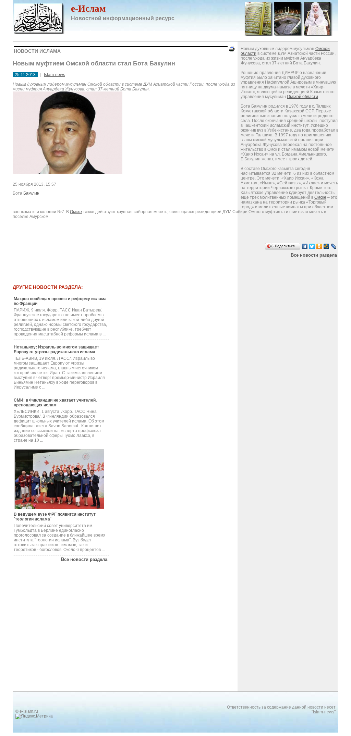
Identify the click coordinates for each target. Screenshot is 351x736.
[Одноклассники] (319, 246)
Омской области (302, 96)
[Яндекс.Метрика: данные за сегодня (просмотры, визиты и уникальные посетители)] (34, 716)
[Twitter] (312, 246)
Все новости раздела (314, 255)
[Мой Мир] (326, 246)
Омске (320, 197)
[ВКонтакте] (304, 246)
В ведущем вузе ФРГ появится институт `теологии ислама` (55, 517)
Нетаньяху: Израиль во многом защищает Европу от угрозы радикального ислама (56, 349)
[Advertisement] (151, 266)
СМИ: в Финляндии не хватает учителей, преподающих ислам (55, 402)
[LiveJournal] (333, 246)
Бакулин (31, 193)
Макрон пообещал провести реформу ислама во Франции (60, 301)
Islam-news (54, 74)
